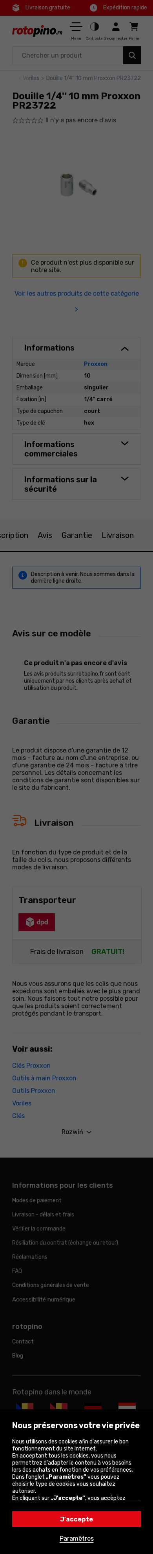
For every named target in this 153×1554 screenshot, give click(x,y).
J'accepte (76, 1519)
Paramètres (77, 1538)
